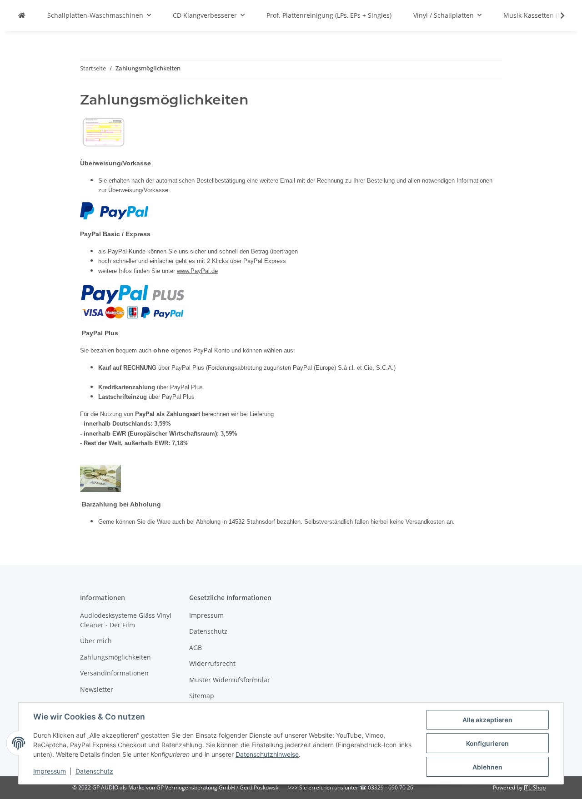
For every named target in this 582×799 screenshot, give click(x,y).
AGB (195, 647)
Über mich (96, 640)
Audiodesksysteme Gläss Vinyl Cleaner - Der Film (125, 620)
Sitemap (201, 695)
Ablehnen (487, 767)
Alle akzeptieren (487, 720)
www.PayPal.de (197, 271)
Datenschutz (94, 771)
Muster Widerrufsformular (229, 679)
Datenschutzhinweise (267, 754)
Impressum (49, 771)
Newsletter (96, 689)
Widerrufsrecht (212, 663)
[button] (556, 15)
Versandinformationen (114, 673)
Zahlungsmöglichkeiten (115, 657)
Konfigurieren (487, 743)
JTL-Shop (535, 787)
